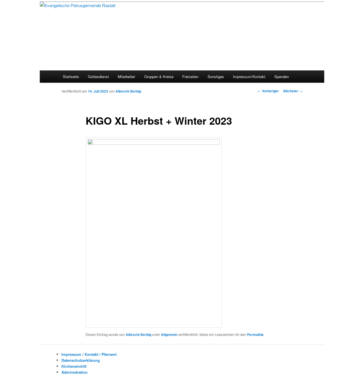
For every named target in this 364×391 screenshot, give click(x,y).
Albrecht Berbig (128, 91)
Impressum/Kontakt (249, 76)
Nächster (293, 90)
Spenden (281, 76)
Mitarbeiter (126, 76)
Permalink (255, 334)
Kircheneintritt (73, 366)
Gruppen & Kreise (158, 76)
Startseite (71, 76)
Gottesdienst (98, 76)
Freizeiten (190, 76)
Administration (74, 372)
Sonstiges (216, 76)
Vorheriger (268, 90)
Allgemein (169, 334)
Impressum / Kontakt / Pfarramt (89, 354)
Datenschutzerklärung (80, 360)
